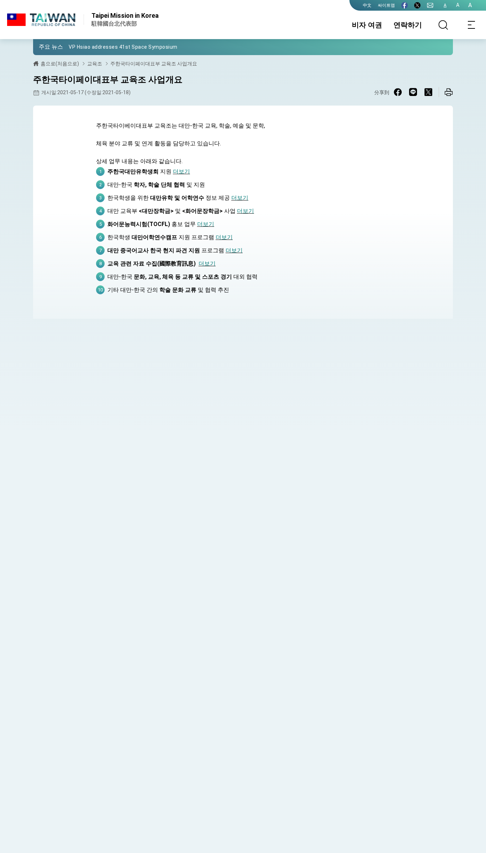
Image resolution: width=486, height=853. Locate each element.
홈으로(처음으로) (60, 63)
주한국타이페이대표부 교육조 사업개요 (153, 63)
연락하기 (407, 25)
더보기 (181, 171)
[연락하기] (430, 5)
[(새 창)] (404, 5)
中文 (367, 5)
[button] (44, 46)
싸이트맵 (386, 5)
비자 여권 (367, 25)
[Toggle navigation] (472, 25)
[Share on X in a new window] (428, 92)
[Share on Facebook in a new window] (398, 92)
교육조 (94, 63)
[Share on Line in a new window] (413, 92)
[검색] (443, 25)
